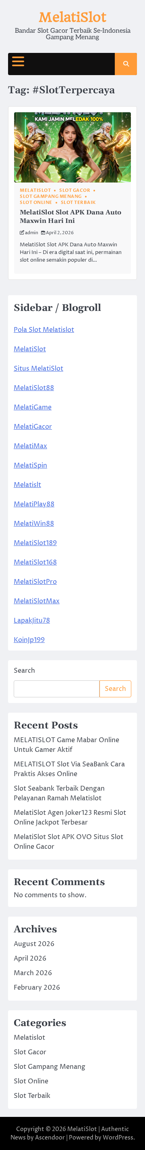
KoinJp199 (29, 640)
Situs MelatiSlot (38, 368)
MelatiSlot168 (35, 562)
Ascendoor (50, 1138)
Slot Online (36, 202)
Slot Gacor (74, 190)
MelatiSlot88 (34, 388)
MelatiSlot (72, 17)
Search (24, 670)
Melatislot (35, 190)
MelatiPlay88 (34, 504)
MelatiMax (30, 446)
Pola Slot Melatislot (44, 329)
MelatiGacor (33, 426)
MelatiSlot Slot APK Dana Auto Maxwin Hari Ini (70, 216)
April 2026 (30, 958)
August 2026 (34, 944)
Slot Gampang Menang (51, 196)
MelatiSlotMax (37, 601)
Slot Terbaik (78, 202)
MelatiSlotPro (35, 581)
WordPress (118, 1138)
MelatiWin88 (34, 523)
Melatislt (27, 485)
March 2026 (33, 973)
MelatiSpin (30, 465)
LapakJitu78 (32, 620)
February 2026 (37, 987)
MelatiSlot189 (35, 543)
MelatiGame (33, 407)
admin (31, 233)
